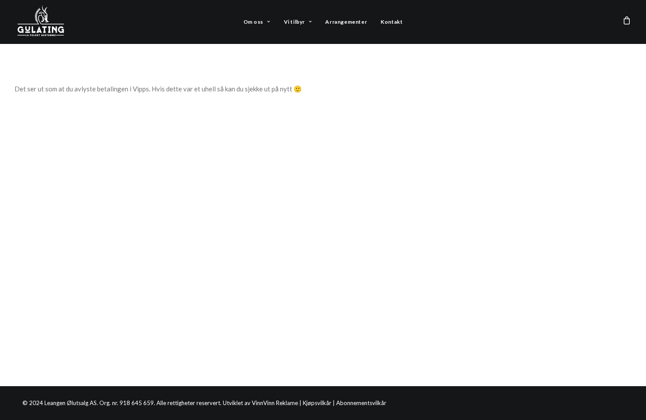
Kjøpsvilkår (317, 402)
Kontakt (392, 21)
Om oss (253, 21)
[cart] (627, 22)
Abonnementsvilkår (361, 402)
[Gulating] (41, 22)
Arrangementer (346, 21)
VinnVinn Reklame (275, 402)
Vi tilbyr (294, 21)
